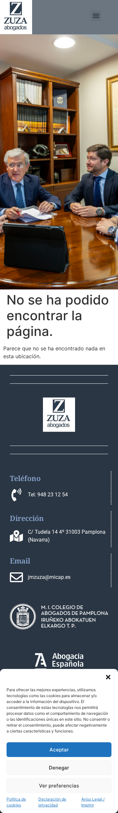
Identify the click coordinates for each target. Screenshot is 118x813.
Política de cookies (16, 802)
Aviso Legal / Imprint (93, 802)
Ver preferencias (59, 786)
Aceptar (59, 750)
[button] (108, 677)
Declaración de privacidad (52, 802)
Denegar (59, 768)
